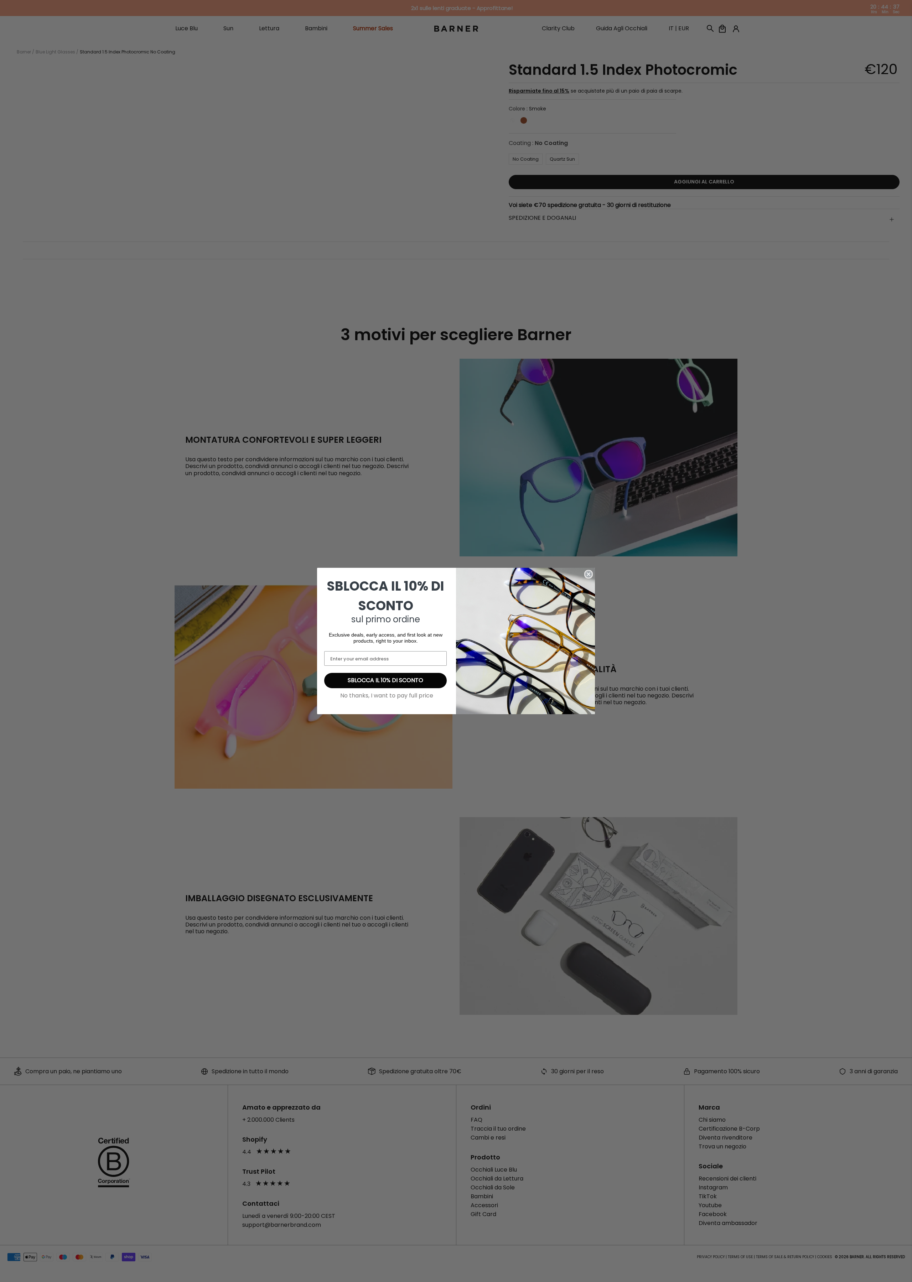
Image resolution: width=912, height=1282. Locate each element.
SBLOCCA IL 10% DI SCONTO (385, 680)
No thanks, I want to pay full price (386, 695)
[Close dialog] (588, 574)
